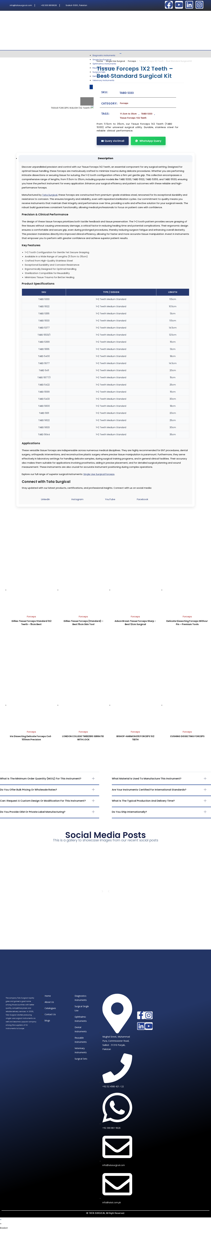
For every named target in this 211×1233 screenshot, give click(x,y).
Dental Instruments (102, 76)
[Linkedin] (189, 5)
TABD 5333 (146, 113)
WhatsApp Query (150, 141)
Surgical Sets (99, 72)
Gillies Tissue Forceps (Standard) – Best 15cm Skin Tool (83, 623)
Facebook (142, 499)
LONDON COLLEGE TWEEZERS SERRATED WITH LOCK (83, 738)
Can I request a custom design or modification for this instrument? (43, 801)
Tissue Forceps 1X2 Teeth (133, 117)
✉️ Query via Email (112, 141)
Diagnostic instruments (104, 55)
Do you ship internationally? (129, 812)
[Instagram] (149, 1015)
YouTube (110, 499)
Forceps (132, 61)
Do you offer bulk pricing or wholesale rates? (28, 789)
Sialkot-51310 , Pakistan (76, 5)
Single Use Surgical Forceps (98, 474)
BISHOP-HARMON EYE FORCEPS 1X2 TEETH (135, 738)
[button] (49, 781)
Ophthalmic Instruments (104, 63)
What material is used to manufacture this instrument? (146, 778)
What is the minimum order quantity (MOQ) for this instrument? (40, 778)
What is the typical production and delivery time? (143, 801)
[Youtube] (179, 5)
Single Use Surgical (102, 59)
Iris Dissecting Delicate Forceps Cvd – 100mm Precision (31, 738)
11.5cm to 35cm (128, 113)
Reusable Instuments (103, 68)
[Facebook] (169, 5)
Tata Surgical (49, 194)
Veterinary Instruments (103, 80)
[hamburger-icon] (120, 53)
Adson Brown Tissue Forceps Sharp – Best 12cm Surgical (135, 623)
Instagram (77, 499)
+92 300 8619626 (49, 5)
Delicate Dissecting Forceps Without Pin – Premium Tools (187, 623)
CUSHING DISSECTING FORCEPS (187, 736)
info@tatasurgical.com (21, 5)
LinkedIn (45, 499)
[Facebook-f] (141, 1015)
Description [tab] (105, 158)
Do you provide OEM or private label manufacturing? (32, 812)
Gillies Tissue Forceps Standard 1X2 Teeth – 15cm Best (31, 623)
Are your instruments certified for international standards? (149, 789)
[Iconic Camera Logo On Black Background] (199, 5)
